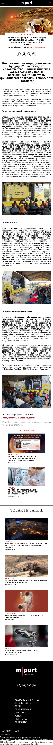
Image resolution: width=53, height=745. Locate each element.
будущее (36, 422)
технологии (24, 422)
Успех (18, 715)
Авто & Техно (22, 702)
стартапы (46, 422)
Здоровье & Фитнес (26, 699)
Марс (4, 422)
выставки (13, 422)
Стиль (18, 706)
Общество (20, 722)
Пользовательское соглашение (36, 739)
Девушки (20, 712)
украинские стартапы (12, 425)
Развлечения (22, 709)
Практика (20, 718)
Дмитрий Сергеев (37, 47)
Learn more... (15, 744)
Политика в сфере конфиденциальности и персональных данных (20, 738)
